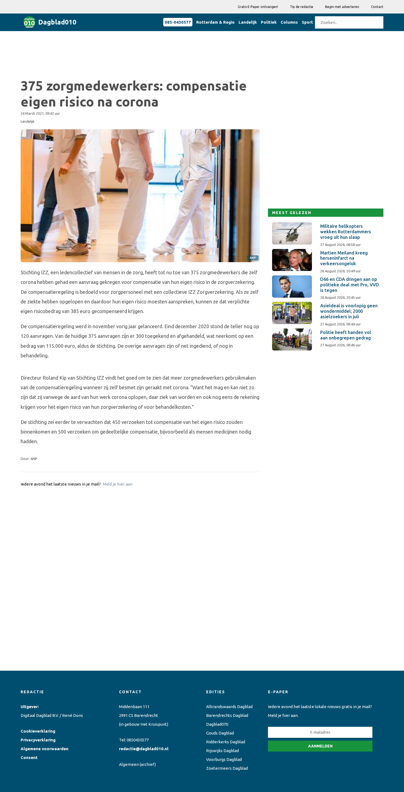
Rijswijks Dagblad (222, 750)
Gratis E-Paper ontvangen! (258, 7)
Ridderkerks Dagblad (225, 741)
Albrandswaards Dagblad (229, 706)
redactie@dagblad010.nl (143, 748)
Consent (29, 757)
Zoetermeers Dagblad (227, 768)
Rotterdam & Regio (215, 22)
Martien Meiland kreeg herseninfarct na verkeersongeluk (344, 258)
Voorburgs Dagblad (224, 759)
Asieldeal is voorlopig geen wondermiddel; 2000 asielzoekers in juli (349, 311)
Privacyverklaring (38, 740)
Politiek (269, 22)
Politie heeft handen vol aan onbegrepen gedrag (345, 335)
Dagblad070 (217, 724)
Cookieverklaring (38, 731)
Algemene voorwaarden (44, 748)
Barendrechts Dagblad (227, 715)
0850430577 (138, 740)
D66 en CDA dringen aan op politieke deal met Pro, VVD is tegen (349, 285)
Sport (307, 22)
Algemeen (129, 764)
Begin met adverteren (342, 7)
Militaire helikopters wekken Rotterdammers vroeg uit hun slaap (345, 232)
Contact (377, 7)
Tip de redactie (301, 7)
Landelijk (248, 22)
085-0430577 (178, 22)
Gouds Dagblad (220, 733)
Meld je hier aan (117, 484)
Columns (289, 22)
